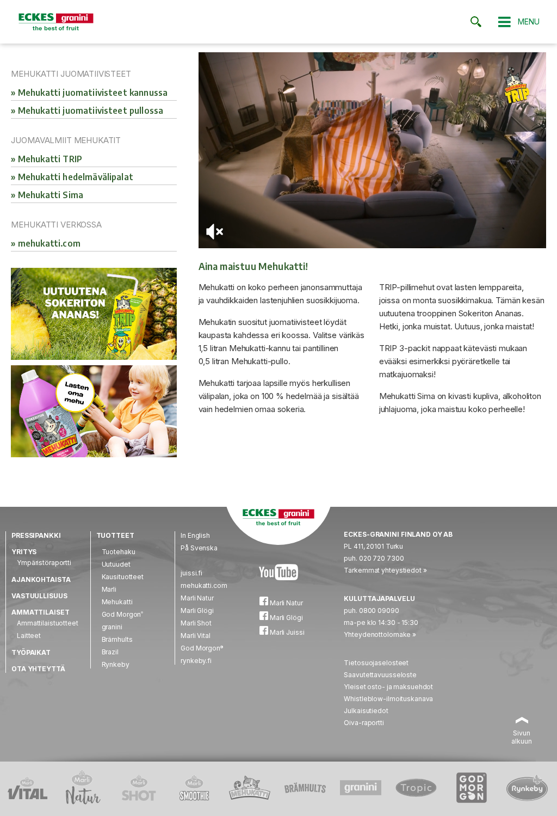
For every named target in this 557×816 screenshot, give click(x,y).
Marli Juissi (286, 632)
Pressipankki (36, 535)
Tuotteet (115, 535)
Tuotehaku (118, 552)
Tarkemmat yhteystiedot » (385, 570)
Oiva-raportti (363, 723)
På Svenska (199, 548)
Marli (109, 589)
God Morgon (123, 614)
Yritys (23, 552)
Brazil (110, 652)
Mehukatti (117, 602)
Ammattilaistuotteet (47, 623)
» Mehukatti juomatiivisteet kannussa (89, 92)
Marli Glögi (197, 610)
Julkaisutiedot (366, 711)
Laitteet (29, 635)
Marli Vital (196, 635)
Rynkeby (115, 664)
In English (195, 535)
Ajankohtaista (40, 579)
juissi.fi (191, 573)
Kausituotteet (123, 577)
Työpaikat (31, 652)
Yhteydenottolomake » (380, 634)
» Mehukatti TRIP (46, 159)
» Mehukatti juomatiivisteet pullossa (87, 110)
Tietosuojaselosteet (376, 663)
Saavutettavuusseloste (380, 675)
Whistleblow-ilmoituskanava (388, 699)
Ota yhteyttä (38, 669)
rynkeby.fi (196, 661)
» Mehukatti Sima (47, 194)
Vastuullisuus (39, 596)
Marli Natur (197, 598)
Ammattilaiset (40, 612)
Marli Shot (196, 623)
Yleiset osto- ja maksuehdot (388, 687)
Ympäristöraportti (44, 563)
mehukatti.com (204, 585)
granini (112, 627)
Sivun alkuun (521, 737)
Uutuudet (116, 564)
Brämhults (117, 639)
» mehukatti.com (45, 243)
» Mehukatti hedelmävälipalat (72, 176)
